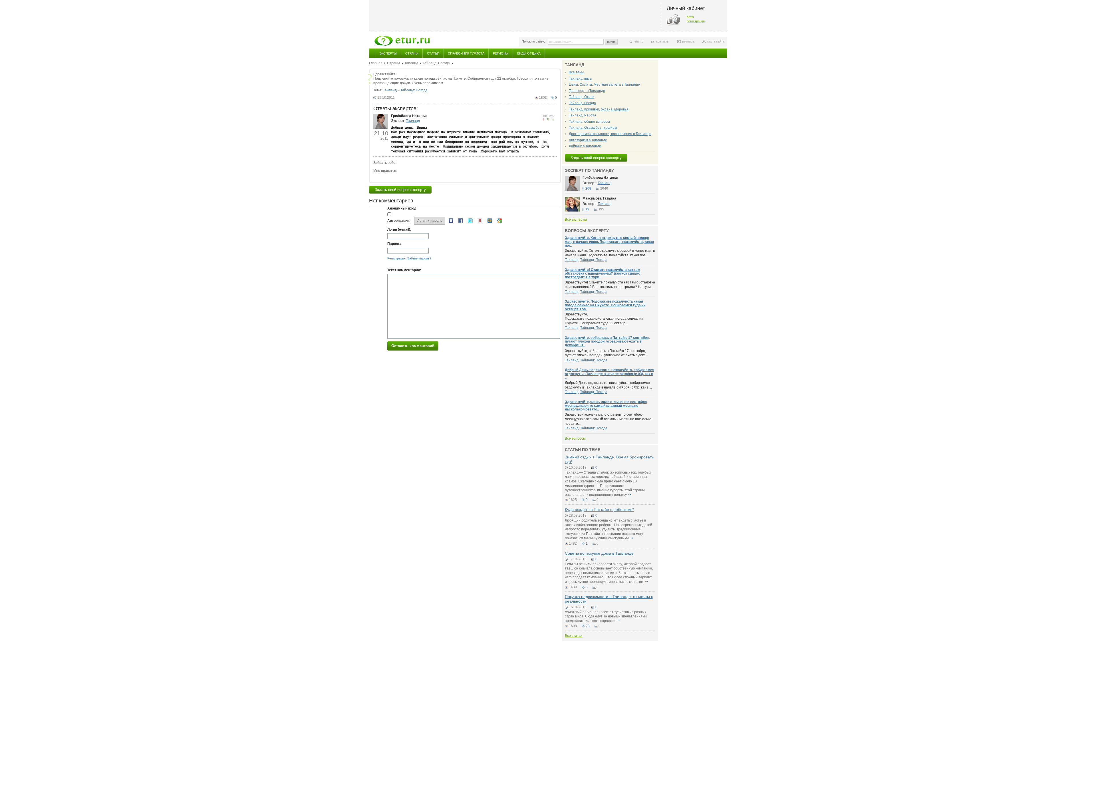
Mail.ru (490, 221)
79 (587, 209)
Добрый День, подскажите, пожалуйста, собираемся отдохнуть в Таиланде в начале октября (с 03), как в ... (608, 385)
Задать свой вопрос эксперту (400, 190)
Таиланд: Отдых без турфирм (593, 128)
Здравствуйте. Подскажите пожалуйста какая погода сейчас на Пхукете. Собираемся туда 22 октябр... (604, 318)
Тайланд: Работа (582, 115)
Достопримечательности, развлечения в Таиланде (610, 134)
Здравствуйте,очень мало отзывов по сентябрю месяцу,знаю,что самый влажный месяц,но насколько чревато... (608, 418)
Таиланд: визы (580, 78)
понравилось (543, 119)
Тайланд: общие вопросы (589, 122)
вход (690, 16)
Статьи (433, 53)
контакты (662, 41)
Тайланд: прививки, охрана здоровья (598, 109)
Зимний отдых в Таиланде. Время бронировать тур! (609, 459)
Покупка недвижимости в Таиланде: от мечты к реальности (609, 598)
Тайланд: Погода (436, 63)
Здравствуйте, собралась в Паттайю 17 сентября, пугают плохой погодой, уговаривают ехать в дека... (606, 353)
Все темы (576, 72)
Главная (375, 63)
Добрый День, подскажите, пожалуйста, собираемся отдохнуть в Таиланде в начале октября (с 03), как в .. (609, 373)
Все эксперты (576, 220)
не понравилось (553, 119)
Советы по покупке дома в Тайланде (599, 553)
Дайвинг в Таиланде (585, 146)
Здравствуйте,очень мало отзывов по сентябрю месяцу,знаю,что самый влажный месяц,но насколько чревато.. (606, 405)
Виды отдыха (529, 53)
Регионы (501, 53)
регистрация (696, 21)
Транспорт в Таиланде (587, 91)
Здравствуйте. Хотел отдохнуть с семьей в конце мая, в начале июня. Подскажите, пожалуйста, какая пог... (610, 253)
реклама (688, 41)
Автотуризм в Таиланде (588, 140)
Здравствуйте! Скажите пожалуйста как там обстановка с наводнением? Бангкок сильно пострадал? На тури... (610, 284)
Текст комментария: (404, 270)
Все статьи (574, 636)
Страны (411, 53)
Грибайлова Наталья (409, 116)
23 (588, 626)
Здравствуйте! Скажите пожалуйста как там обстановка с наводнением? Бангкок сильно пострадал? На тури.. (602, 273)
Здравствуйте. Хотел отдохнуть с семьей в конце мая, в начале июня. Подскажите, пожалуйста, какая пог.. (609, 241)
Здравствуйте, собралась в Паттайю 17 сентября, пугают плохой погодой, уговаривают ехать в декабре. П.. (607, 341)
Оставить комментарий (412, 346)
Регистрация (396, 258)
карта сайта (715, 41)
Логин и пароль (429, 221)
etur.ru (638, 41)
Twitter (470, 221)
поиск (611, 41)
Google (499, 221)
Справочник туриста (466, 53)
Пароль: (394, 244)
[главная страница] (402, 41)
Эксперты (388, 53)
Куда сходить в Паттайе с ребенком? (599, 509)
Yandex (480, 221)
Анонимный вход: (402, 208)
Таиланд (411, 63)
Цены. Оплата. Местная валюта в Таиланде (604, 84)
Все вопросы (575, 438)
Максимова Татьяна (599, 198)
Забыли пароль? (419, 258)
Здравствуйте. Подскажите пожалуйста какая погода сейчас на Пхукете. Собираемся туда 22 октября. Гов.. (605, 305)
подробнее (630, 494)
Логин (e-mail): (399, 230)
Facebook (461, 221)
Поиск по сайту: (533, 41)
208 (588, 188)
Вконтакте (451, 221)
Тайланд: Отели (582, 97)
